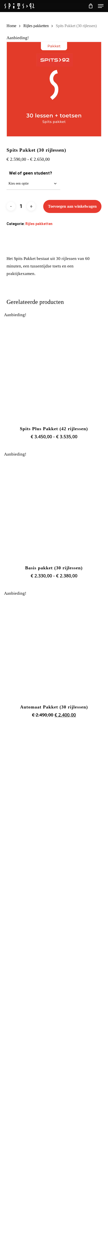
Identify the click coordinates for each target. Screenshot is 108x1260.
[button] (100, 6)
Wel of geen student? (30, 173)
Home (11, 26)
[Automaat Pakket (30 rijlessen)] (54, 647)
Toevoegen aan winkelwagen (72, 206)
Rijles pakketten (36, 26)
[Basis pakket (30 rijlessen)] (54, 508)
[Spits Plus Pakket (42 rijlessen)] (54, 369)
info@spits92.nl (17, 1177)
